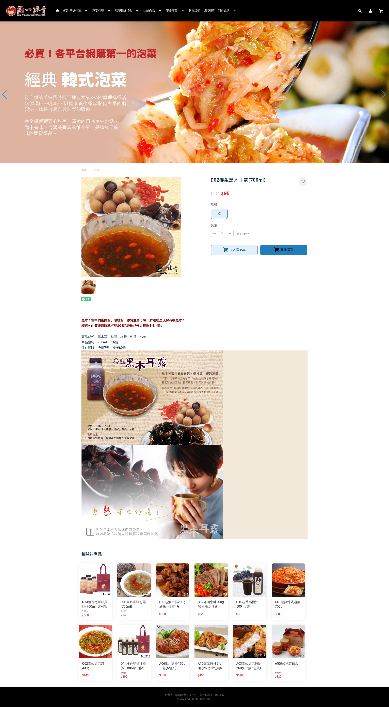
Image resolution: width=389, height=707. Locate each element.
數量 (214, 225)
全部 (84, 170)
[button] (360, 11)
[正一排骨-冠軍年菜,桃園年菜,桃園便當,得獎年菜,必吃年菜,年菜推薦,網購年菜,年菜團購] (26, 11)
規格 (214, 204)
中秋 (96, 170)
